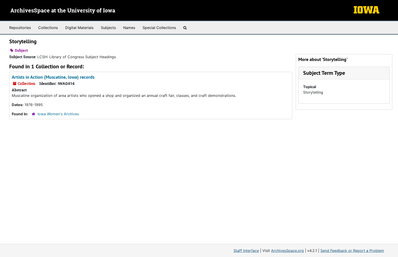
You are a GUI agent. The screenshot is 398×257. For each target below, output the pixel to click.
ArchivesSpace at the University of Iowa (62, 10)
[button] (324, 72)
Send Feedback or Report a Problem (352, 250)
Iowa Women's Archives (58, 114)
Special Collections (159, 27)
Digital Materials (79, 27)
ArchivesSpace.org (287, 250)
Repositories (20, 27)
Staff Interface (246, 250)
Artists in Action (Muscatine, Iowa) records (53, 77)
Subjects (108, 27)
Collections (48, 27)
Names (129, 27)
